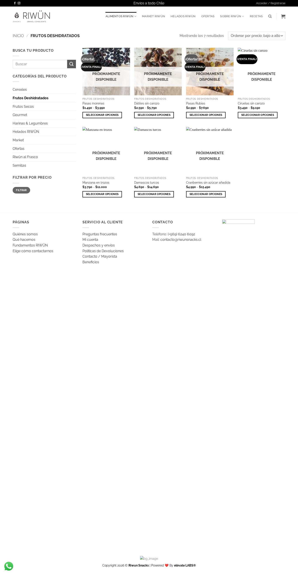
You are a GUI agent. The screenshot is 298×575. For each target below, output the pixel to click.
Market (18, 140)
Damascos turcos (146, 182)
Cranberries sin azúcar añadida (208, 182)
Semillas (19, 165)
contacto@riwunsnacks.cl (180, 240)
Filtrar (21, 190)
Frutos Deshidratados (30, 98)
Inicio (18, 35)
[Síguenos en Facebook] (15, 3)
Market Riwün (153, 16)
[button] (270, 3)
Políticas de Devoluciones (103, 251)
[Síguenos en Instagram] (19, 3)
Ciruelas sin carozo (251, 103)
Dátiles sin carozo (146, 103)
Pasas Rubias (195, 103)
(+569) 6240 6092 (181, 234)
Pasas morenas (93, 103)
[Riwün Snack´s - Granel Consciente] (31, 16)
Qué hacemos (24, 240)
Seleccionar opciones (102, 114)
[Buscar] (270, 16)
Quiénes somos (25, 234)
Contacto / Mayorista (99, 256)
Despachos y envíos (98, 245)
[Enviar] (71, 64)
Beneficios (90, 262)
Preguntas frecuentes (99, 234)
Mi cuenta (90, 240)
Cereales (20, 89)
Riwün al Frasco (25, 157)
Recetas (256, 16)
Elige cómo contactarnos (33, 251)
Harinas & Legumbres (30, 123)
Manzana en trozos (95, 182)
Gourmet (20, 115)
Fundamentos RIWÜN (30, 245)
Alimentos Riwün (120, 16)
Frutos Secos (23, 106)
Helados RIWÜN (183, 16)
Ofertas (208, 16)
